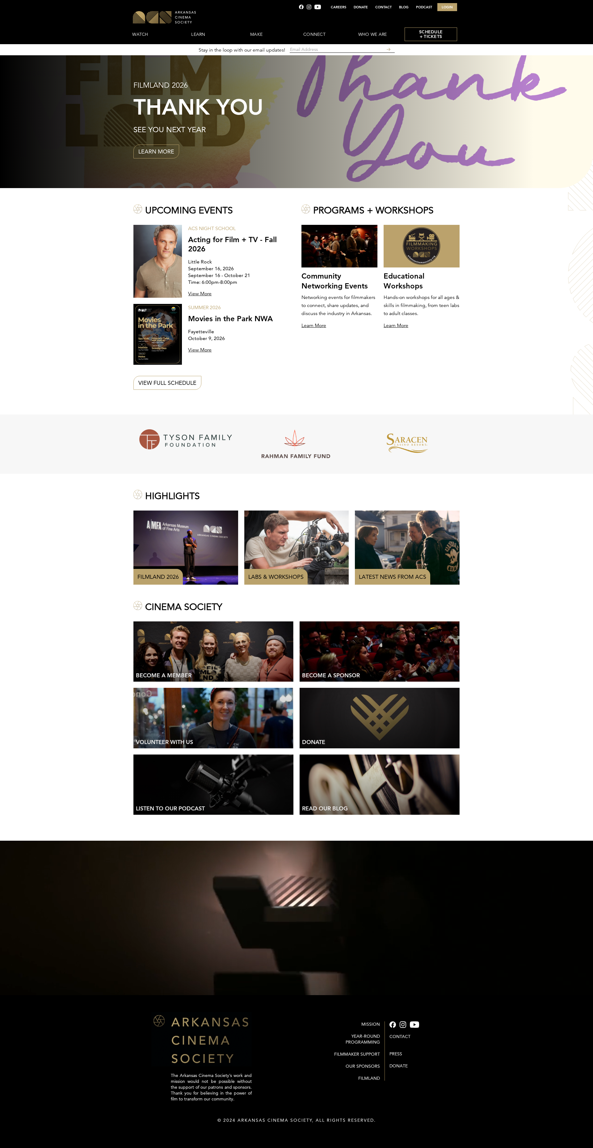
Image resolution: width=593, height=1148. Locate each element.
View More (200, 294)
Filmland (369, 1078)
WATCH (140, 34)
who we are (372, 34)
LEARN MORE (156, 151)
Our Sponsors (363, 1066)
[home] (182, 17)
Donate (398, 1066)
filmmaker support (357, 1054)
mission (370, 1024)
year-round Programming (363, 1039)
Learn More (313, 325)
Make (256, 34)
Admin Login (297, 1132)
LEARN (198, 34)
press (395, 1054)
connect (314, 34)
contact (399, 1036)
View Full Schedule (167, 382)
